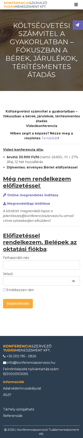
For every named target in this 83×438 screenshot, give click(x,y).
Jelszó (8, 274)
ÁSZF (7, 395)
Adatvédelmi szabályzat (22, 388)
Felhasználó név (16, 258)
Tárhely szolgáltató (18, 409)
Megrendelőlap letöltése (28, 204)
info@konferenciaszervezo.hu (30, 363)
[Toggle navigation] (76, 4)
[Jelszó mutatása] (73, 281)
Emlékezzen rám (20, 290)
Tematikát (50, 138)
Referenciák (13, 416)
